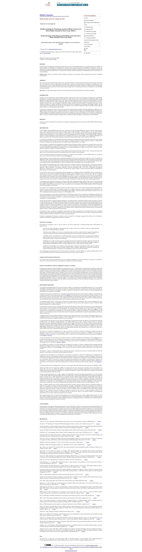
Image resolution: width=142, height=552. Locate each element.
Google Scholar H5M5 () (92, 22)
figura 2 (43, 315)
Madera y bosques (46, 15)
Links (99, 421)
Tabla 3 (45, 335)
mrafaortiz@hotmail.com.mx (55, 49)
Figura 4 (96, 337)
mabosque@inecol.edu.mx (71, 550)
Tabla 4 (63, 342)
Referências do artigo (91, 31)
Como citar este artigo (91, 33)
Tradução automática (91, 38)
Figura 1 (69, 155)
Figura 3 (50, 335)
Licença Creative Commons (92, 545)
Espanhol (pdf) (89, 27)
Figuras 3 (99, 361)
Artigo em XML (89, 29)
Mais (87, 48)
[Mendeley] (85, 48)
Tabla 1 (68, 295)
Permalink (88, 53)
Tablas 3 (60, 347)
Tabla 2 (96, 309)
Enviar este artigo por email (92, 40)
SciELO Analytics (90, 20)
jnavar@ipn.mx (47, 53)
